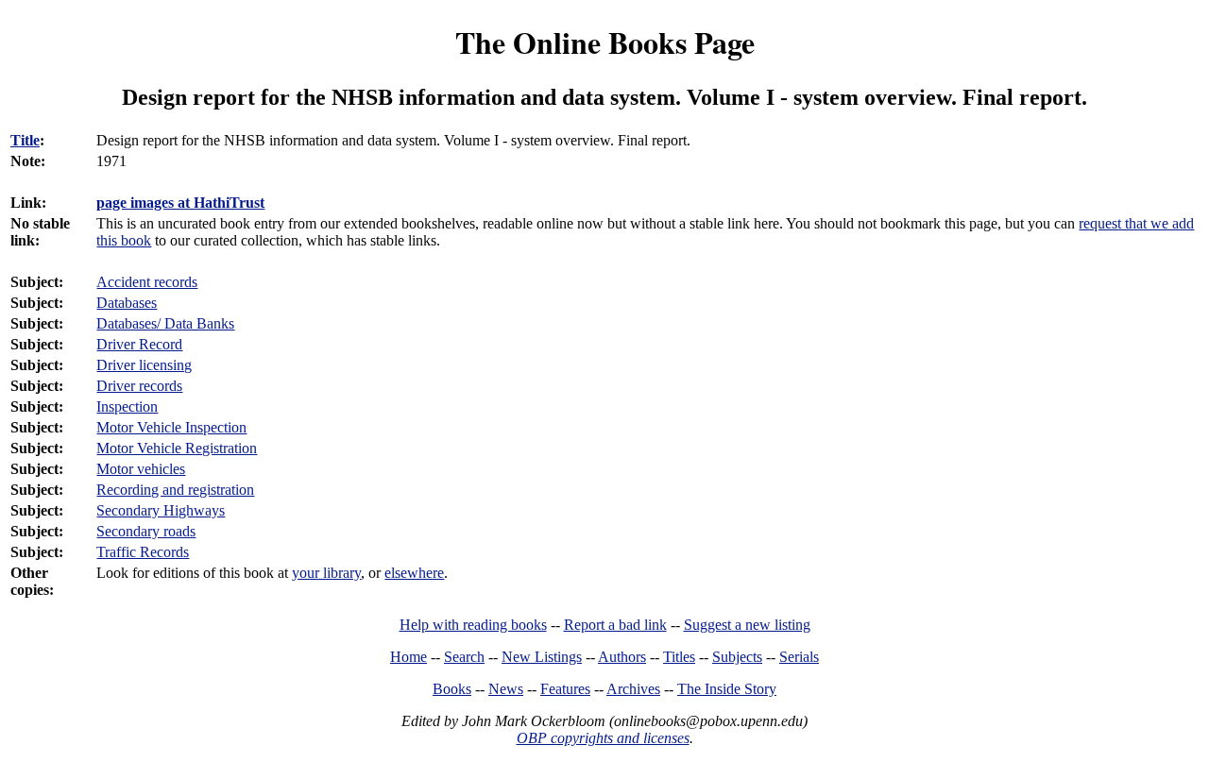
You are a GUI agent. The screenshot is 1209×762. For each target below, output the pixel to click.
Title (25, 140)
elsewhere (414, 573)
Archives (633, 689)
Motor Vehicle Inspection (171, 427)
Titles (679, 657)
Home (408, 657)
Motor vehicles (140, 469)
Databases (126, 303)
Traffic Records (142, 552)
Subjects (737, 657)
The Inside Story (726, 689)
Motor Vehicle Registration (176, 448)
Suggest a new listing (747, 625)
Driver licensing (144, 365)
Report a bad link (615, 625)
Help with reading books (473, 625)
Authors (622, 657)
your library (326, 573)
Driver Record (139, 344)
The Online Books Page (605, 42)
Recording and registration (175, 490)
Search (464, 657)
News (505, 689)
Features (565, 689)
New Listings (542, 657)
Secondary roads (146, 531)
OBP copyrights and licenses (603, 738)
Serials (799, 657)
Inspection (127, 406)
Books (452, 689)
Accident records (146, 282)
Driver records (139, 386)
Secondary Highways (160, 510)
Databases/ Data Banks (165, 323)
